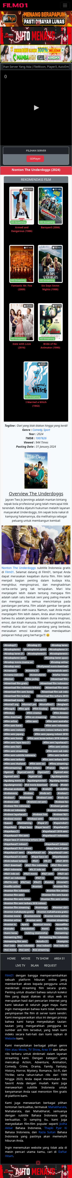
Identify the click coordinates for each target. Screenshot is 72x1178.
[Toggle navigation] (65, 5)
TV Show (34, 1050)
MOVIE (25, 958)
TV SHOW (42, 958)
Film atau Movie (16, 1050)
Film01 (9, 572)
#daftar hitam (60, 674)
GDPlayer (35, 158)
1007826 (40, 438)
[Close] (38, 23)
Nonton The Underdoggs (19, 568)
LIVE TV (20, 965)
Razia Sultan (47, 1132)
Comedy (37, 430)
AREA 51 (59, 958)
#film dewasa (61, 712)
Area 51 (47, 1050)
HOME (11, 958)
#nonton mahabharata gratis (52, 911)
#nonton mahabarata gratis (18, 911)
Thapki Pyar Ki (55, 1128)
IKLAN (35, 965)
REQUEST (50, 965)
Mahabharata (57, 1107)
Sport (47, 430)
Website (10, 1038)
